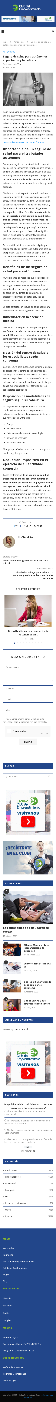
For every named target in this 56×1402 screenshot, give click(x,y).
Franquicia (29, 1190)
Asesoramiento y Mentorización (18, 1261)
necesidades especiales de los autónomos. (23, 142)
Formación (8, 1254)
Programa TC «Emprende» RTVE (18, 1350)
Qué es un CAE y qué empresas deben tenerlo (37, 1002)
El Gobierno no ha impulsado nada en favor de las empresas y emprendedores (28, 1141)
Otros (29, 1209)
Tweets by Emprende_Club (16, 1029)
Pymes (29, 1216)
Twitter (6, 1313)
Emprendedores (29, 1176)
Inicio (5, 41)
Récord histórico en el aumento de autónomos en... (28, 632)
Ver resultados (28, 1150)
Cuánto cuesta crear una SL (37, 965)
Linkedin (7, 1298)
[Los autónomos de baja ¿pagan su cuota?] (28, 907)
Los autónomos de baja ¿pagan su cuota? (26, 929)
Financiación (29, 1183)
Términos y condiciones (14, 1373)
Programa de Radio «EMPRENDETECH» (22, 1344)
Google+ (7, 1320)
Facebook (8, 1305)
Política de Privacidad (13, 1367)
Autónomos (19, 41)
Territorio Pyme (10, 1337)
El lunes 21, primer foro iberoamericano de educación (36, 948)
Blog (5, 1281)
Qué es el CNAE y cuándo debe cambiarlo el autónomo (37, 984)
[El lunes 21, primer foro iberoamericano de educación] (12, 950)
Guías (29, 1196)
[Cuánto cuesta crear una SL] (12, 968)
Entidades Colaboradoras (15, 1268)
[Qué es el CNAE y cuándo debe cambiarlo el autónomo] (12, 986)
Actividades (8, 1248)
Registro (7, 1274)
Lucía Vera (17, 64)
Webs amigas (9, 1380)
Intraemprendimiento (29, 1203)
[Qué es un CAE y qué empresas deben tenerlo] (12, 1005)
